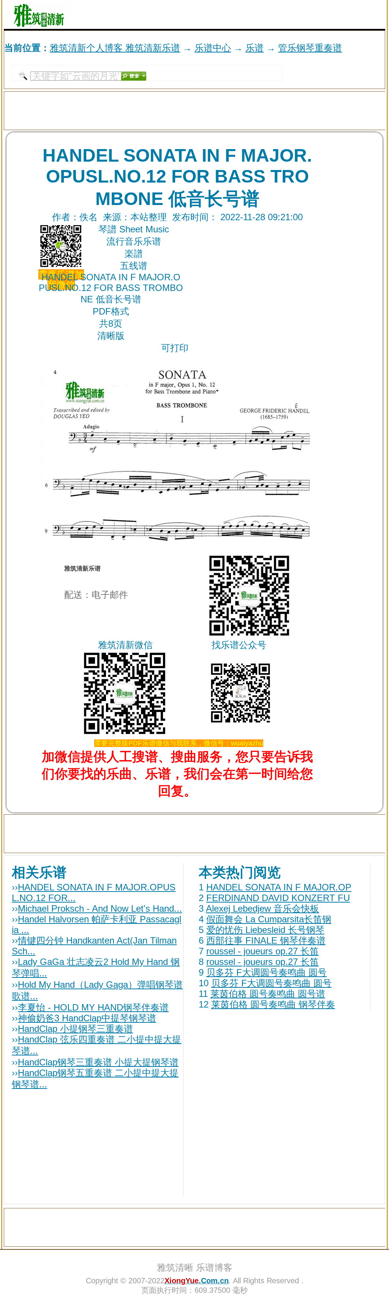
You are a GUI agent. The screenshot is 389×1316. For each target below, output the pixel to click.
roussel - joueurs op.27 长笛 (262, 951)
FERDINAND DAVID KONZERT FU (278, 898)
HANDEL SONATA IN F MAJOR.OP (278, 887)
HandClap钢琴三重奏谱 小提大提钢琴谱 (98, 1062)
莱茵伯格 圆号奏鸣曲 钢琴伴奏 (273, 1004)
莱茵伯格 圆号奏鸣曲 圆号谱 (267, 994)
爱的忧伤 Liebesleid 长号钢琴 (265, 930)
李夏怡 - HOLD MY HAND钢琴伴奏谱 (93, 1007)
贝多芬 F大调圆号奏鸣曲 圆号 (266, 972)
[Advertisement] (296, 14)
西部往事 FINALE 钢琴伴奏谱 (266, 940)
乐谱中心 (212, 48)
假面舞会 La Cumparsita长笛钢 (268, 919)
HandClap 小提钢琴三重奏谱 (75, 1029)
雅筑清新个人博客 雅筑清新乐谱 (115, 48)
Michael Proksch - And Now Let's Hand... (100, 908)
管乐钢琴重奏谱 (310, 48)
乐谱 (254, 48)
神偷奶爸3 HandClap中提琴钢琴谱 (87, 1018)
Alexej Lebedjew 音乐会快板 (262, 908)
